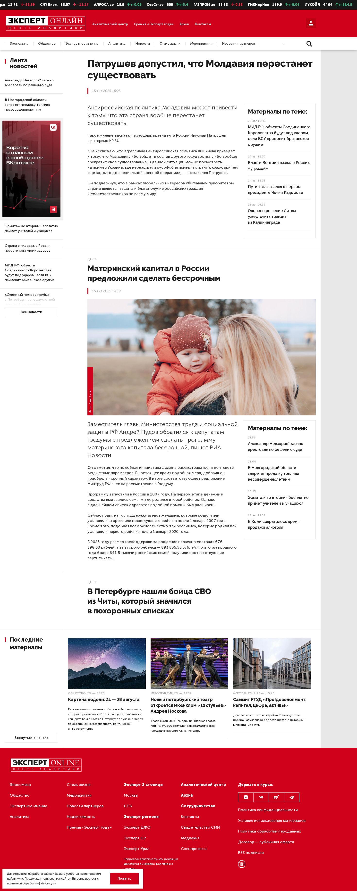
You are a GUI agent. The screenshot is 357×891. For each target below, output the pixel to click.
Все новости (31, 312)
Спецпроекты (193, 848)
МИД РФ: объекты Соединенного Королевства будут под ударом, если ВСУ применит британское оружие (30, 272)
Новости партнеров (238, 43)
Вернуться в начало (32, 738)
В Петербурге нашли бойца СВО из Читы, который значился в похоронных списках (149, 601)
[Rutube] (276, 797)
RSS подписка (251, 852)
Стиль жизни (170, 43)
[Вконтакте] (261, 797)
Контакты (203, 24)
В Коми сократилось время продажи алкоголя (273, 524)
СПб (128, 806)
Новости (142, 43)
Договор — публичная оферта (266, 842)
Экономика (19, 43)
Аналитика (117, 43)
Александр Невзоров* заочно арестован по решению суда (29, 82)
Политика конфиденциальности (268, 810)
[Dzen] (246, 797)
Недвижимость (81, 816)
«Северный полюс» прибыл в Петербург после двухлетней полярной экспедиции (30, 299)
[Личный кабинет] (311, 23)
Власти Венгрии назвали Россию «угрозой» (279, 165)
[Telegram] (291, 797)
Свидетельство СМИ (200, 827)
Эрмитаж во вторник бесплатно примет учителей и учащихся (31, 228)
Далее (91, 259)
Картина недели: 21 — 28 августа (104, 699)
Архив (184, 24)
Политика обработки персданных (269, 831)
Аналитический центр (110, 24)
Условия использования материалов (272, 820)
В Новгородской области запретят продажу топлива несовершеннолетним (27, 105)
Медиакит (190, 838)
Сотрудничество (198, 806)
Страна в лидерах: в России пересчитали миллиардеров (28, 248)
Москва (131, 795)
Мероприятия (201, 43)
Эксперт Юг (135, 838)
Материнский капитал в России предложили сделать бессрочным (154, 273)
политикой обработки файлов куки (31, 883)
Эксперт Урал (136, 848)
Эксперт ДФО (137, 827)
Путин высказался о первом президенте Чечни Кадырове (275, 189)
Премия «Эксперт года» (154, 24)
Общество (47, 43)
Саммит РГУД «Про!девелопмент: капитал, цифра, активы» (269, 702)
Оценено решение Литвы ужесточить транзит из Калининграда (272, 216)
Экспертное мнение (82, 43)
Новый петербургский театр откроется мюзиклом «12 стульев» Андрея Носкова (188, 705)
